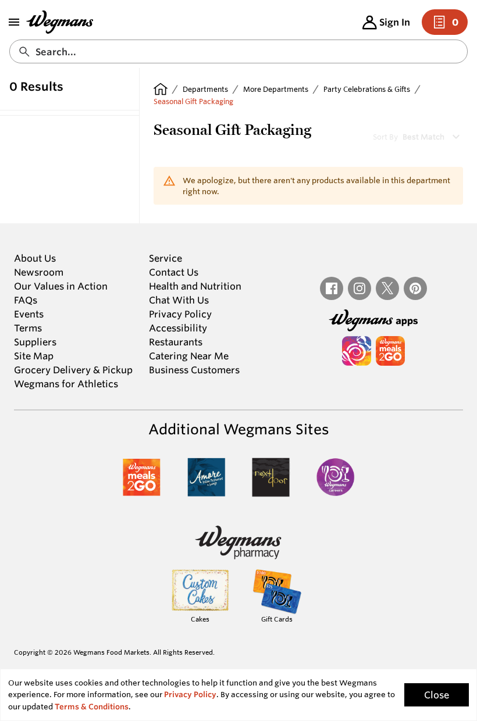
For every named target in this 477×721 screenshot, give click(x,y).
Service (165, 258)
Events (29, 314)
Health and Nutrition (195, 286)
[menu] (14, 22)
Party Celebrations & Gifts (366, 89)
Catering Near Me (189, 356)
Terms (28, 328)
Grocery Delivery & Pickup (73, 370)
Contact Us (173, 272)
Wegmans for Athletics (66, 384)
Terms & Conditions (92, 707)
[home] (161, 89)
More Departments (275, 89)
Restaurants (175, 342)
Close (436, 695)
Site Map (34, 356)
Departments (205, 89)
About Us (35, 258)
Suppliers (35, 342)
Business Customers (194, 370)
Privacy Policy (180, 314)
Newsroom (38, 272)
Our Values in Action (61, 286)
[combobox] (238, 51)
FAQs (25, 300)
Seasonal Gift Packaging (193, 101)
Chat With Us (179, 300)
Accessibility (178, 328)
